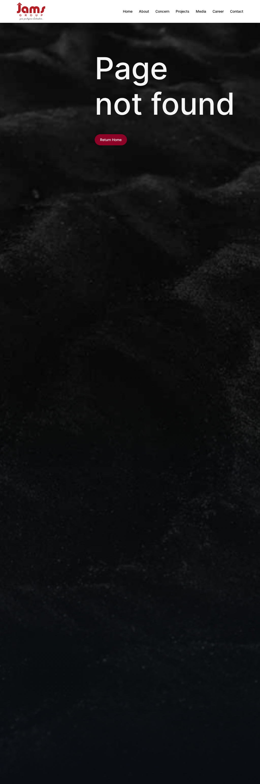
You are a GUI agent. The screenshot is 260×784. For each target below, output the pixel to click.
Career (218, 11)
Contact (236, 11)
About (144, 11)
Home (128, 11)
